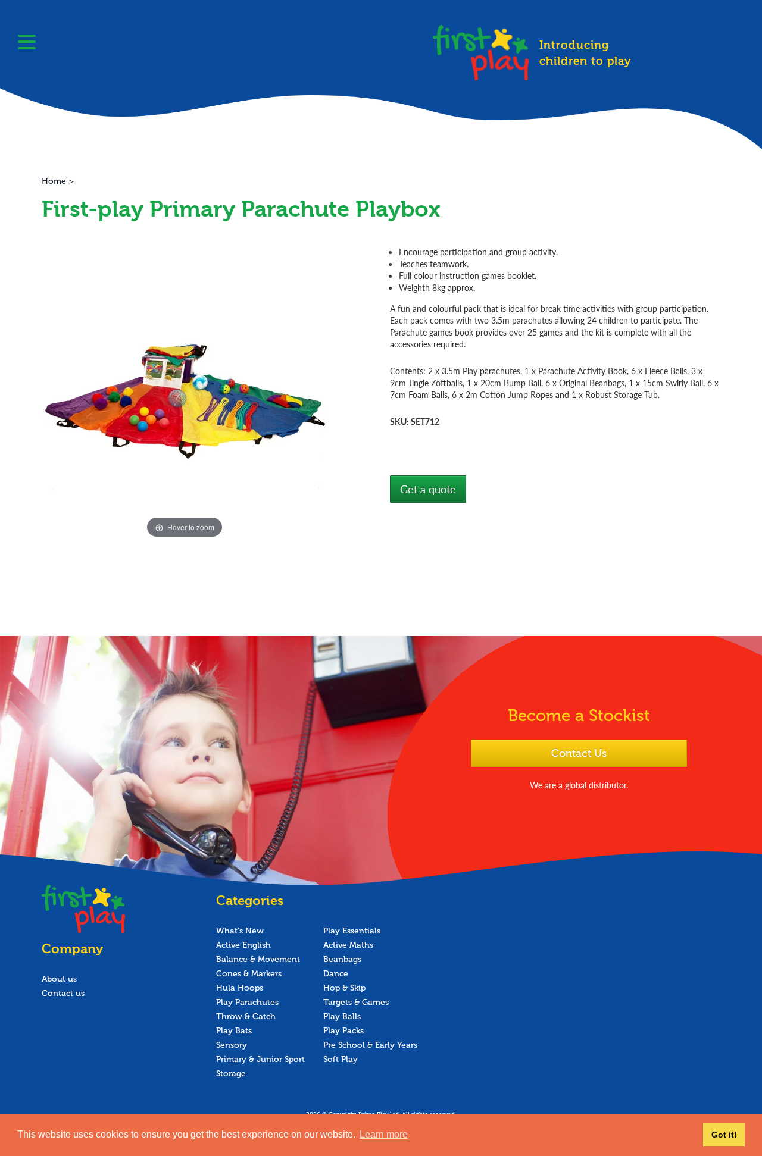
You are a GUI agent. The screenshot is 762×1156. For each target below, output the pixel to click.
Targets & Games (356, 1002)
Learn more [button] (384, 1134)
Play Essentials (351, 931)
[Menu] (26, 43)
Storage (231, 1074)
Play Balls (342, 1016)
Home (54, 181)
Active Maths (348, 945)
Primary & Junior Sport (260, 1059)
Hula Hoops (239, 988)
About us (59, 979)
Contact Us (579, 753)
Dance (335, 974)
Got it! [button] (724, 1134)
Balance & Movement (258, 959)
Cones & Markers (249, 974)
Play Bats (234, 1031)
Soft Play (340, 1059)
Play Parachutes (247, 1002)
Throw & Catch (246, 1016)
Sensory (231, 1045)
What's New (240, 931)
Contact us (63, 993)
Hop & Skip (344, 988)
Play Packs (343, 1031)
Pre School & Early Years (370, 1045)
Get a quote (428, 488)
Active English (243, 945)
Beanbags (342, 959)
